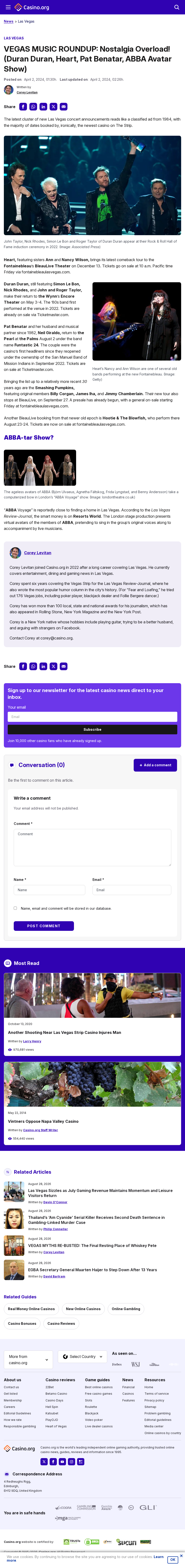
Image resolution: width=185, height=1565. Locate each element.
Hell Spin (52, 1407)
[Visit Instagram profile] (71, 1461)
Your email (17, 707)
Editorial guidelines (158, 1420)
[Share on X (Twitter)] (53, 106)
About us (12, 1379)
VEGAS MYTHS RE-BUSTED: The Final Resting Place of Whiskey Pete (92, 1245)
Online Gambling (126, 1309)
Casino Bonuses (22, 1323)
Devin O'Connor (55, 1202)
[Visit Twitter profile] (44, 1461)
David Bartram (54, 1276)
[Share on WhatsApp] (33, 106)
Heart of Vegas (56, 1426)
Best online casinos (99, 1387)
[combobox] (28, 1359)
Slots (88, 1400)
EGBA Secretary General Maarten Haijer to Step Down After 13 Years (92, 1269)
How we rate (13, 1420)
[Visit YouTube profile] (62, 1461)
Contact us (11, 1387)
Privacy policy (154, 1400)
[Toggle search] (176, 7)
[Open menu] (8, 7)
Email (98, 880)
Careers (9, 1407)
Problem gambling (158, 1413)
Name (20, 880)
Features (128, 1400)
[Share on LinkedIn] (43, 106)
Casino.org (47, 1552)
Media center (154, 1426)
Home (149, 1387)
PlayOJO (52, 1420)
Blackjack (92, 1413)
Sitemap (150, 1407)
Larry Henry (32, 1041)
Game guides (97, 1379)
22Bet (50, 1387)
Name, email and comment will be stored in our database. (66, 908)
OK (172, 1560)
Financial (128, 1387)
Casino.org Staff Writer (40, 1130)
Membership (13, 1400)
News (8, 21)
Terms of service (157, 1394)
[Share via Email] (63, 106)
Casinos (128, 1394)
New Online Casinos (83, 1309)
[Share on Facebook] (23, 106)
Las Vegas (26, 21)
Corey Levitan (27, 92)
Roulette (91, 1407)
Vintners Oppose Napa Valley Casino (43, 1121)
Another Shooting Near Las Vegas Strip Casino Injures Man (64, 1032)
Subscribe (92, 729)
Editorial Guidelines (17, 1413)
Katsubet (52, 1413)
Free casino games (98, 1394)
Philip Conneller (55, 1229)
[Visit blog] (80, 1461)
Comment (23, 824)
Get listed (11, 1394)
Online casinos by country (163, 1433)
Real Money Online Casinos (31, 1309)
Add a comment (155, 764)
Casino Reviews (61, 1323)
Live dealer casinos (99, 1426)
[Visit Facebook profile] (53, 1461)
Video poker (94, 1420)
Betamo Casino (56, 1394)
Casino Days (54, 1400)
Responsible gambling (20, 1426)
